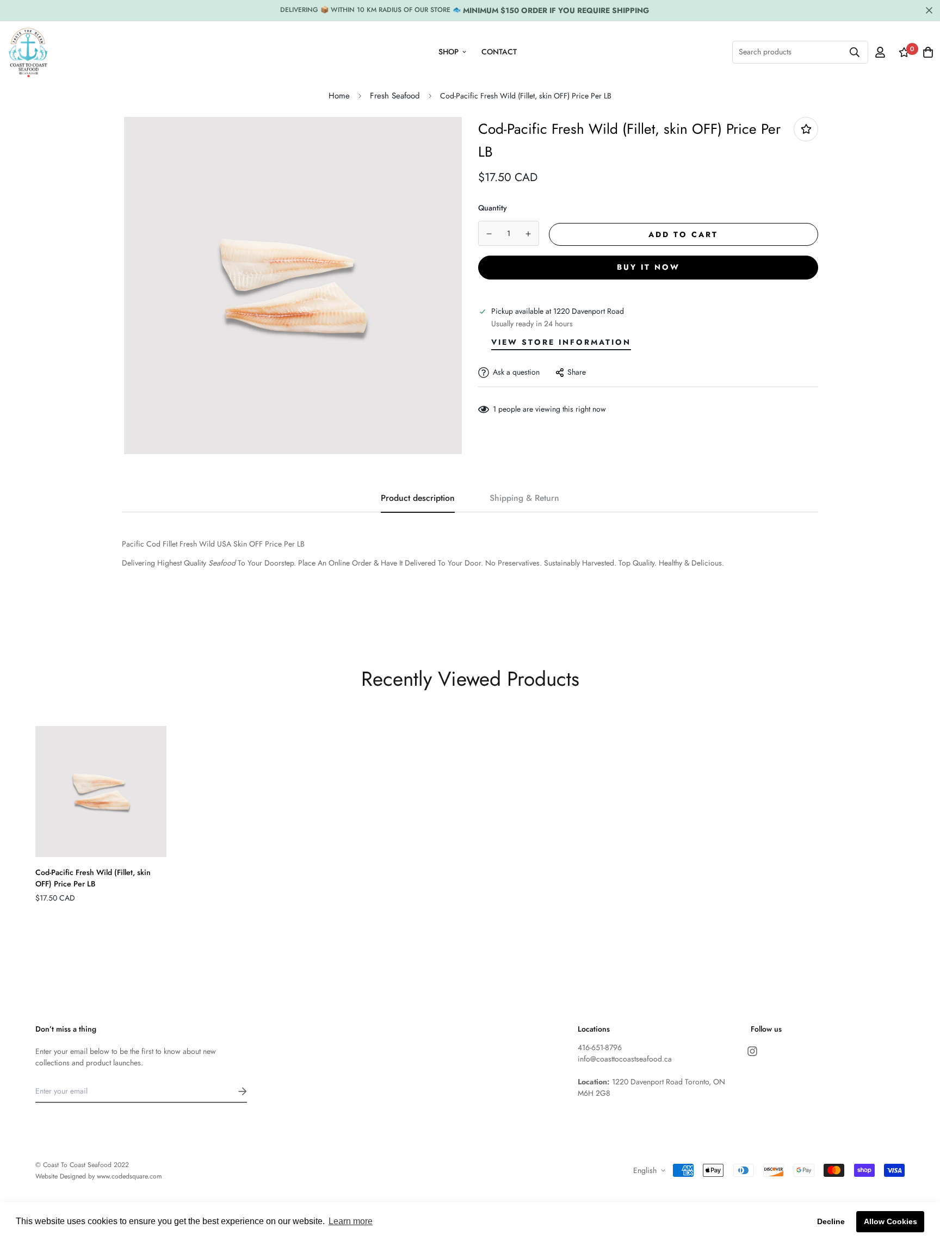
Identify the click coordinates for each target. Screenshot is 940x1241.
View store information (561, 342)
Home (339, 96)
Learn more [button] (351, 1221)
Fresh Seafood (395, 96)
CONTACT (499, 51)
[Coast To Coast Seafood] (28, 52)
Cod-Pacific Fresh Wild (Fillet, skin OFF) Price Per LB (93, 878)
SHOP (448, 51)
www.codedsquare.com (129, 1176)
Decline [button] (831, 1221)
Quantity (492, 207)
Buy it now (648, 267)
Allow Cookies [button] (890, 1221)
